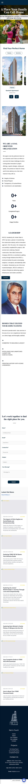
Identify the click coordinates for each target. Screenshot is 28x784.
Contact (14, 741)
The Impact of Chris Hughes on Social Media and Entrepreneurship (13, 521)
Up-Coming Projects (14, 751)
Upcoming (18, 53)
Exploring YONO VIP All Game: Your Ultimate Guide (12, 555)
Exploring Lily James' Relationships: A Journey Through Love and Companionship (13, 589)
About (14, 735)
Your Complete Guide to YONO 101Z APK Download (12, 660)
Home (14, 734)
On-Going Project (14, 749)
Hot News (22, 516)
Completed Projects (14, 752)
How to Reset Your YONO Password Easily (11, 692)
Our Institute (13, 739)
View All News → (5, 494)
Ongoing (9, 53)
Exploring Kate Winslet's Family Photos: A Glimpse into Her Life (13, 627)
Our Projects (13, 737)
